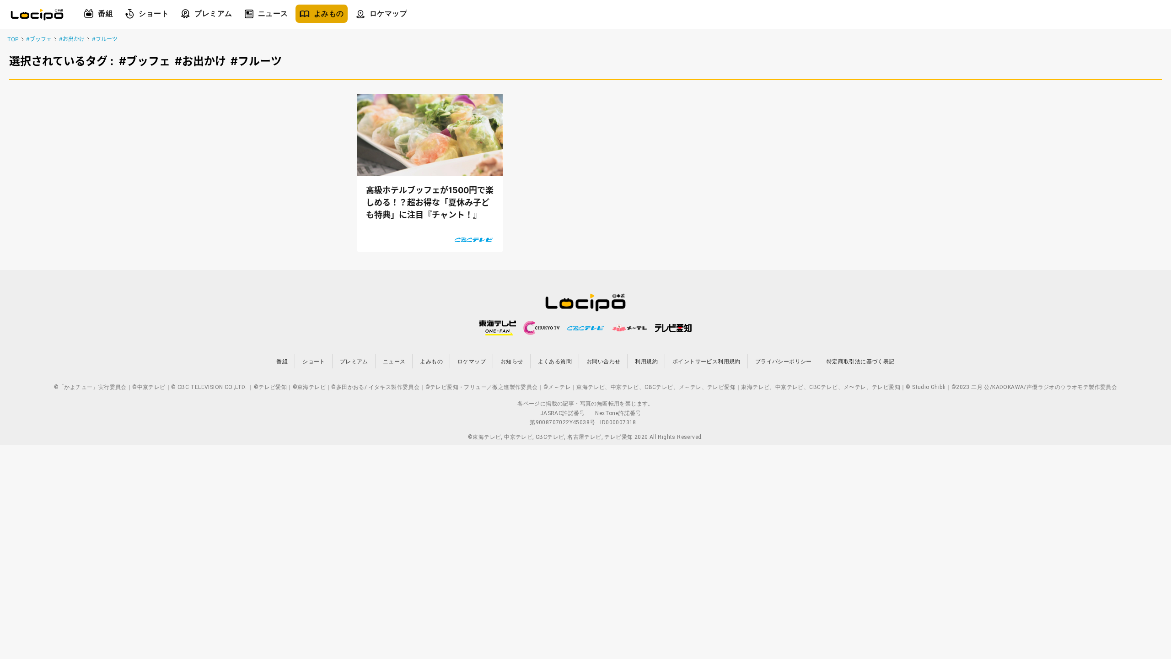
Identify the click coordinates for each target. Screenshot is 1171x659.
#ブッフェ (39, 39)
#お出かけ (72, 39)
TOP (13, 39)
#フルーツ (105, 39)
